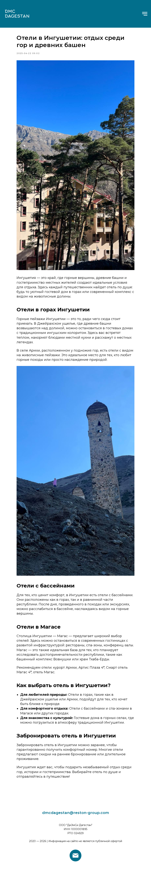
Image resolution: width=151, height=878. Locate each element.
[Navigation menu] (144, 14)
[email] (75, 855)
